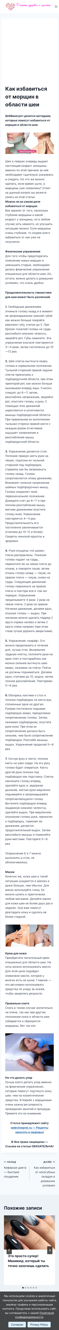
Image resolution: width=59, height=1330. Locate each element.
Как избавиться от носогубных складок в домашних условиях (44, 1174)
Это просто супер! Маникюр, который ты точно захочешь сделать (28, 1261)
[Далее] (49, 1250)
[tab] (23, 1288)
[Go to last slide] (9, 1250)
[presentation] (29, 1232)
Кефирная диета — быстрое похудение (15, 1169)
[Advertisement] (29, 53)
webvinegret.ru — (23, 1127)
